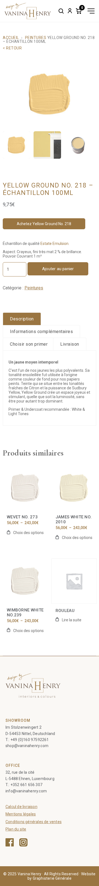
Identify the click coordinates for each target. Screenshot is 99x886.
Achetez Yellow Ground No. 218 (44, 224)
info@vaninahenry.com (26, 791)
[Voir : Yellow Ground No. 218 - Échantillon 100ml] (16, 145)
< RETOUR (12, 48)
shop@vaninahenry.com (27, 746)
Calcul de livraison (21, 806)
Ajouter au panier (58, 268)
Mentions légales (21, 814)
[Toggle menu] (91, 11)
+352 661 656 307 (26, 784)
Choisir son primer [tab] (29, 344)
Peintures (35, 38)
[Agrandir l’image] (49, 94)
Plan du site (16, 829)
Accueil (11, 38)
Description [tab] (22, 319)
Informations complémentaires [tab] (41, 331)
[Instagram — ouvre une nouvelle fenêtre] (23, 842)
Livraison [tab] (69, 344)
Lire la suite (71, 620)
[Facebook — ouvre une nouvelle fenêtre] (10, 842)
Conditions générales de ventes (34, 822)
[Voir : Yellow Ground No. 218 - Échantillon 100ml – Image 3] (78, 145)
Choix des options (28, 532)
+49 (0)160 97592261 (29, 739)
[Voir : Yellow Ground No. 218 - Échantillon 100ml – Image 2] (47, 145)
